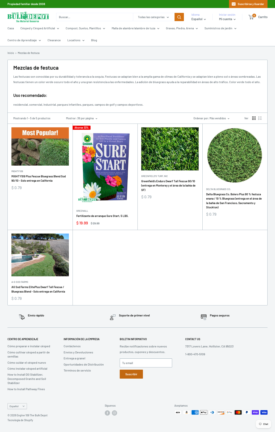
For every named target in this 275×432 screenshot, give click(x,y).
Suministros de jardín (218, 28)
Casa (10, 28)
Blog (94, 40)
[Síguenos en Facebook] (107, 412)
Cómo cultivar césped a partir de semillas (28, 354)
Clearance (54, 40)
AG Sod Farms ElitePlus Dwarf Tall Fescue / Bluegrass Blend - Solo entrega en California (38, 289)
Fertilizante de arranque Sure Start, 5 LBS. (102, 215)
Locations (73, 40)
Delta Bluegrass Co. (218, 189)
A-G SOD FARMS (19, 281)
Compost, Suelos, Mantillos (83, 28)
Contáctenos (72, 346)
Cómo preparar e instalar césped (28, 346)
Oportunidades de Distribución (84, 364)
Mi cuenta (226, 19)
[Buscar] (179, 17)
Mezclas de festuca (28, 53)
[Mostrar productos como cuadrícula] (254, 118)
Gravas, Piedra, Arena (180, 28)
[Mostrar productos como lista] (260, 118)
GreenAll (82, 210)
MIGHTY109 (17, 171)
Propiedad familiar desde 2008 (26, 4)
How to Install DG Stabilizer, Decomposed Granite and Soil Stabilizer (26, 379)
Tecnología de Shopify (20, 420)
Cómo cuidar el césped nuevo (26, 362)
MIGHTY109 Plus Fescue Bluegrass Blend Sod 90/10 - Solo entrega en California (38, 178)
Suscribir (131, 374)
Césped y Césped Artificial (37, 28)
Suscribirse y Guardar (251, 4)
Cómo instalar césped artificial (27, 368)
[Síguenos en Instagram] (114, 412)
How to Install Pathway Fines (26, 389)
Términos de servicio (77, 370)
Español (14, 406)
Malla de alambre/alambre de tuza (133, 28)
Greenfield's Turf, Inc (154, 176)
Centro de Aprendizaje (22, 40)
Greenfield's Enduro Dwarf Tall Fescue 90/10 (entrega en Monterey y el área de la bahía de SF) (168, 185)
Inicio (10, 53)
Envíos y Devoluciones (78, 352)
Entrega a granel (74, 358)
